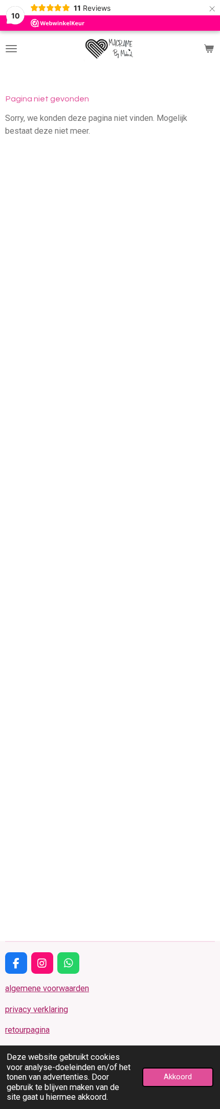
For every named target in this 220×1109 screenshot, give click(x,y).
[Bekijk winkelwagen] (208, 49)
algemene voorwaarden (47, 988)
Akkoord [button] (178, 1076)
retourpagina (27, 1030)
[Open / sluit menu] (11, 49)
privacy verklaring (36, 1009)
